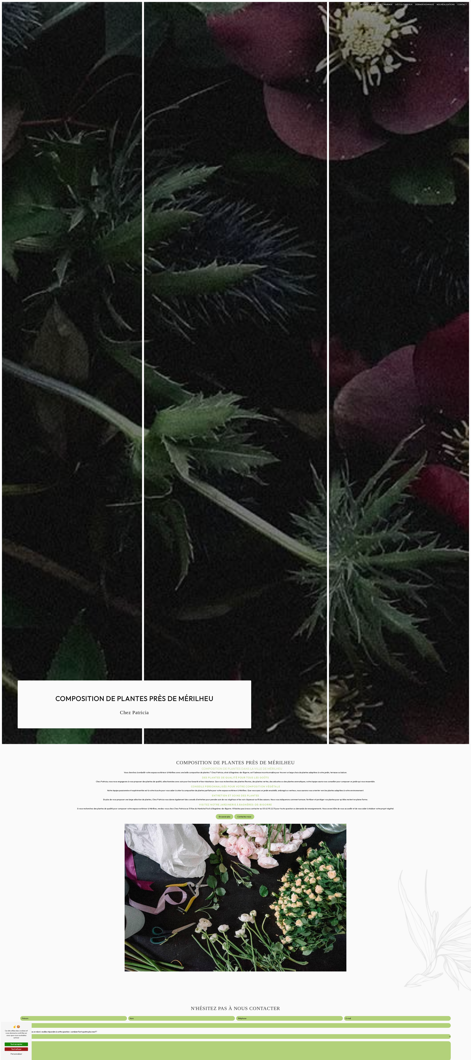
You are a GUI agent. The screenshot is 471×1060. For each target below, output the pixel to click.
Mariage (388, 4)
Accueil (364, 4)
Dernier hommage (424, 4)
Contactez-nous (244, 816)
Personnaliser (16, 1054)
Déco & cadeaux (403, 4)
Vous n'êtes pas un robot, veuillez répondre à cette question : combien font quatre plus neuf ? (58, 1031)
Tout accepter (16, 1044)
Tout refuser (16, 1049)
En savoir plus (224, 816)
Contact (462, 4)
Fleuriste (376, 4)
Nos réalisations (446, 4)
